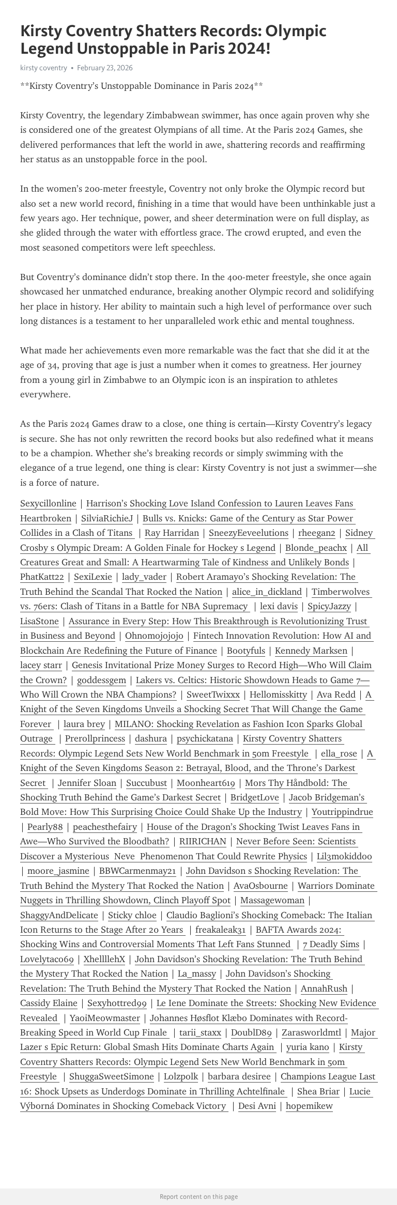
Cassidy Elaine (49, 1003)
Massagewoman (272, 900)
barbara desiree (239, 1076)
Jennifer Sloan (87, 783)
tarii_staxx (200, 1032)
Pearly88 (45, 826)
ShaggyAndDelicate (59, 915)
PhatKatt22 (42, 576)
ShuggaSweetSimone (111, 1076)
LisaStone (39, 621)
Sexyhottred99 (117, 1003)
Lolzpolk (181, 1076)
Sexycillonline (48, 503)
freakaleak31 (220, 929)
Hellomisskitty (278, 694)
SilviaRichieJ (107, 518)
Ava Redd (336, 694)
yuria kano (307, 1047)
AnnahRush (324, 988)
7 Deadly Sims (331, 944)
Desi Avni (257, 1105)
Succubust (146, 783)
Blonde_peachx (316, 547)
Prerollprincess (95, 738)
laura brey (84, 724)
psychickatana (205, 738)
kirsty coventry (43, 67)
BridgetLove (255, 797)
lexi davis (279, 606)
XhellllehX (104, 959)
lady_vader (144, 576)
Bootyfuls (246, 650)
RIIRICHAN (202, 841)
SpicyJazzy (329, 606)
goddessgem (101, 680)
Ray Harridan (172, 532)
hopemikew (309, 1105)
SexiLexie (93, 576)
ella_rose (339, 753)
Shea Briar (318, 1091)
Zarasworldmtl (311, 1032)
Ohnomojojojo (154, 635)
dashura (151, 738)
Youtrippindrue (342, 811)
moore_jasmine (58, 870)
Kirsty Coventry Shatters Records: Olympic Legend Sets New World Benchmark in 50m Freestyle (192, 1061)
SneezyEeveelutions (248, 532)
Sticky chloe (132, 915)
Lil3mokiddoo (344, 856)
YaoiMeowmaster (105, 1018)
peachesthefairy (105, 826)
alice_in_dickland (267, 591)
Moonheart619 (206, 783)
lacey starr (41, 665)
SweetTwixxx (213, 694)
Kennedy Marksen (311, 650)
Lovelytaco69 (47, 959)
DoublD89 (251, 1032)
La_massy (197, 973)
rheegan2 (316, 532)
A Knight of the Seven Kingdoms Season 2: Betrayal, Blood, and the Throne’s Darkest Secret (198, 768)
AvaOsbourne (261, 885)
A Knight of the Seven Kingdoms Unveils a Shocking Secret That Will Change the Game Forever (197, 709)
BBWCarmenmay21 (137, 870)
